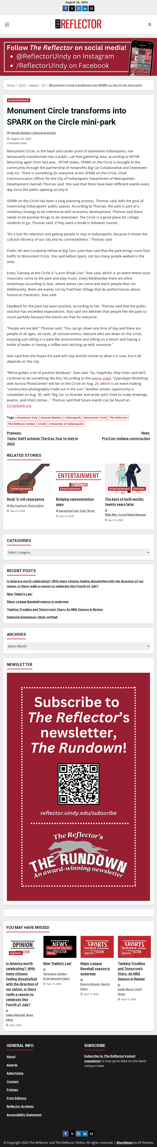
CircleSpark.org (19, 405)
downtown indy (27, 417)
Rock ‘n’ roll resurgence (25, 499)
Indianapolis (73, 417)
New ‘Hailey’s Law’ (20, 594)
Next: (126, 435)
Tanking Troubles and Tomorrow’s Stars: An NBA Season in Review (55, 609)
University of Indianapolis (66, 424)
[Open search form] (149, 24)
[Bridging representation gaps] (78, 479)
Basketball (129, 948)
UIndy (42, 424)
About (11, 1057)
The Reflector (119, 417)
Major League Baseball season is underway (38, 602)
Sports (89, 953)
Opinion (15, 953)
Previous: (42, 438)
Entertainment (18, 100)
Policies (12, 1090)
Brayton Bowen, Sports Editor (95, 987)
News (51, 953)
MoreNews (125, 1143)
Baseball (90, 948)
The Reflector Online (21, 424)
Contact (13, 1082)
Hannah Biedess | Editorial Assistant (33, 133)
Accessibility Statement (24, 1115)
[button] (7, 25)
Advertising (15, 1073)
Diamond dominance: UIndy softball (32, 617)
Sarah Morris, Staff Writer (130, 992)
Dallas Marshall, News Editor (19, 1018)
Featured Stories (59, 948)
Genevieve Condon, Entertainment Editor (56, 976)
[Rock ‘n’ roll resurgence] (29, 479)
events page (101, 378)
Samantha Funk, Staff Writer (77, 511)
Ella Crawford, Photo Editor (27, 505)
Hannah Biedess (51, 417)
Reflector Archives (20, 1106)
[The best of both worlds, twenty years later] (127, 479)
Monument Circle (95, 417)
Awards (12, 1065)
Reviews (139, 488)
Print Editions (16, 1098)
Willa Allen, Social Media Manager (125, 514)
